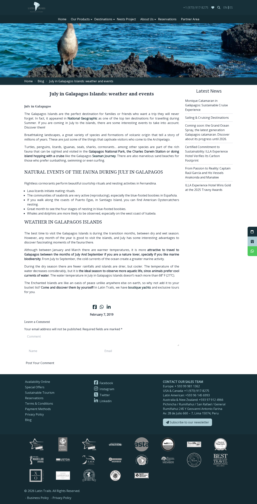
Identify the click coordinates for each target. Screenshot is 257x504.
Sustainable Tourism (39, 393)
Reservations (167, 19)
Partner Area (190, 19)
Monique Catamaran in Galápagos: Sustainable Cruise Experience (206, 105)
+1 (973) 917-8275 (195, 7)
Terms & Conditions (39, 403)
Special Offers (34, 387)
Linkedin (105, 401)
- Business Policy (37, 498)
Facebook (106, 383)
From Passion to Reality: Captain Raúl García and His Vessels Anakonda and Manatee (207, 172)
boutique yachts (139, 287)
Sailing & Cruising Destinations (207, 118)
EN (225, 7)
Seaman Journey (104, 156)
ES (231, 7)
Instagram (106, 389)
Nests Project (126, 19)
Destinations (103, 19)
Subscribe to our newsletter (189, 422)
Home (62, 19)
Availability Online (37, 382)
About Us (147, 19)
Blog (41, 81)
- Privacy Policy (61, 498)
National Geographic (82, 118)
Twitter (104, 395)
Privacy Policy (34, 414)
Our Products (80, 19)
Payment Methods (38, 409)
